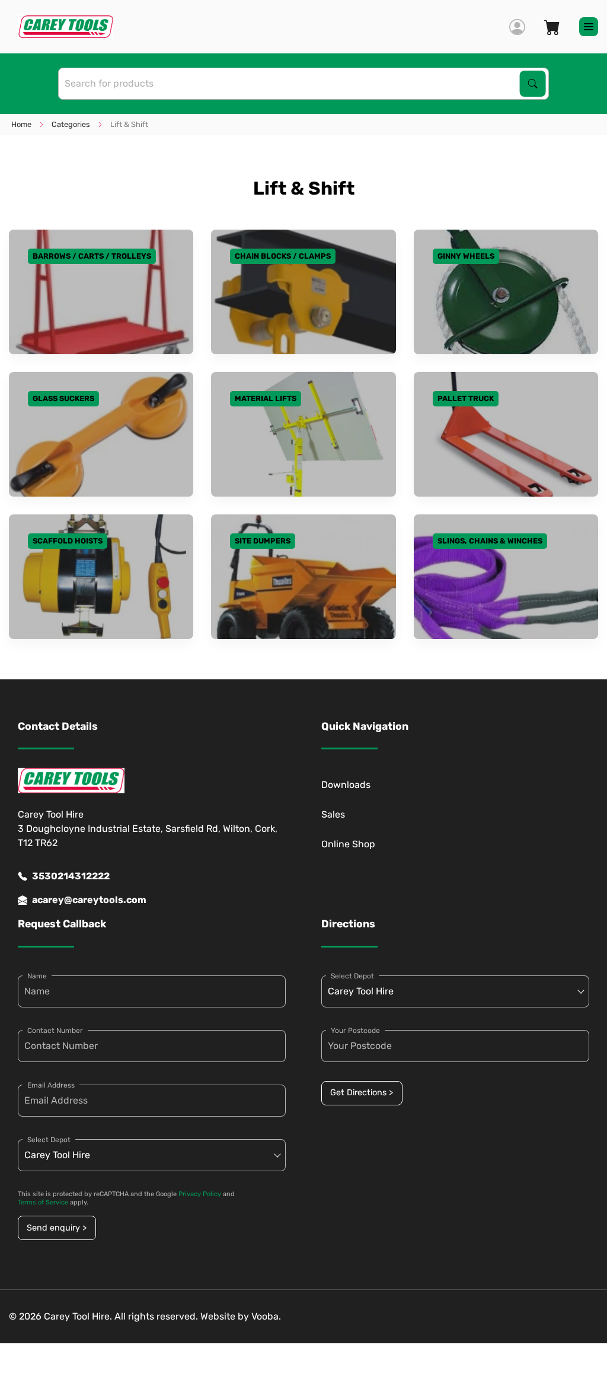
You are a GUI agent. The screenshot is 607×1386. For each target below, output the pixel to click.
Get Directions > (361, 1093)
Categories (71, 124)
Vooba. (266, 1316)
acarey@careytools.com (89, 899)
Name (37, 976)
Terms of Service (43, 1202)
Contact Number (55, 1030)
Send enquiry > (57, 1228)
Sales (333, 814)
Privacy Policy (199, 1194)
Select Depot (49, 1140)
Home (21, 124)
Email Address (51, 1085)
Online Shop (348, 844)
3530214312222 (71, 876)
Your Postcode (355, 1030)
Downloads (345, 784)
